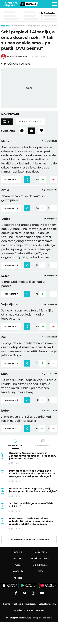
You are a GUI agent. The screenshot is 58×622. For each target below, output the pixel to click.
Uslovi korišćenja (47, 604)
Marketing (17, 604)
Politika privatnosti (24, 610)
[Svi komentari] (22, 130)
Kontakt (40, 610)
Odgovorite (11, 179)
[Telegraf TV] (42, 593)
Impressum (30, 604)
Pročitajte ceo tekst (16, 63)
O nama (6, 604)
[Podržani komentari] (31, 130)
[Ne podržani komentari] (41, 130)
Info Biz (5, 25)
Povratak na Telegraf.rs (11, 4)
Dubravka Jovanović (17, 56)
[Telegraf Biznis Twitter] (24, 593)
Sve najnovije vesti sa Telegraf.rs (29, 539)
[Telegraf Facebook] (16, 593)
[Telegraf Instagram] (33, 593)
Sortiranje (8, 130)
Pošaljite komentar (30, 121)
